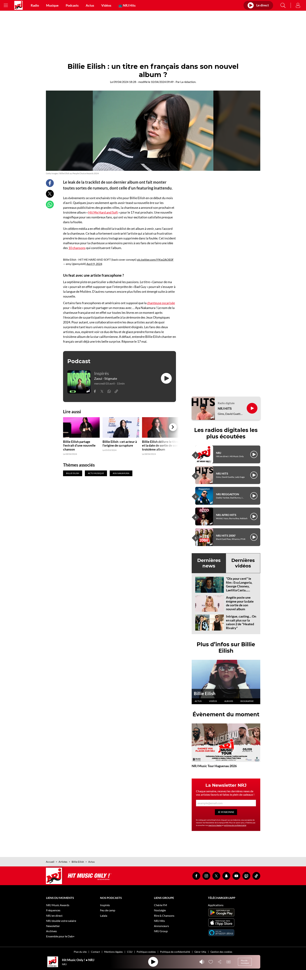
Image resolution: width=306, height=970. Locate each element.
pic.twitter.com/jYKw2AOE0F (155, 259)
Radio (35, 5)
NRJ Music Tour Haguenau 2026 (214, 766)
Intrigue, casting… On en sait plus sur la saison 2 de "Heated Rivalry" (241, 622)
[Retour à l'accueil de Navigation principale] (18, 5)
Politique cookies (146, 951)
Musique (52, 5)
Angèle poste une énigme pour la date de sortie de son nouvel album (240, 603)
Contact (95, 951)
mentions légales (215, 825)
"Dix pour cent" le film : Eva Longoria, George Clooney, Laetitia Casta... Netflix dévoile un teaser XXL (239, 588)
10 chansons (77, 248)
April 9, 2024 (94, 263)
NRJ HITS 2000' (226, 535)
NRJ (218, 452)
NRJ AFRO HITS (226, 514)
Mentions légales (113, 951)
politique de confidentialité (235, 825)
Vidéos (106, 5)
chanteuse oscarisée (161, 303)
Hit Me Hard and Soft (103, 212)
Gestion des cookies (221, 951)
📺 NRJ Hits (127, 5)
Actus (90, 5)
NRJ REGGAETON (227, 494)
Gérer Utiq (200, 951)
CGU (129, 951)
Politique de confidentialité (175, 951)
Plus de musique (245, 961)
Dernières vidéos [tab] (243, 563)
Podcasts (72, 5)
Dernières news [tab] (209, 563)
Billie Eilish (204, 693)
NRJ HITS (225, 408)
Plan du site (80, 951)
